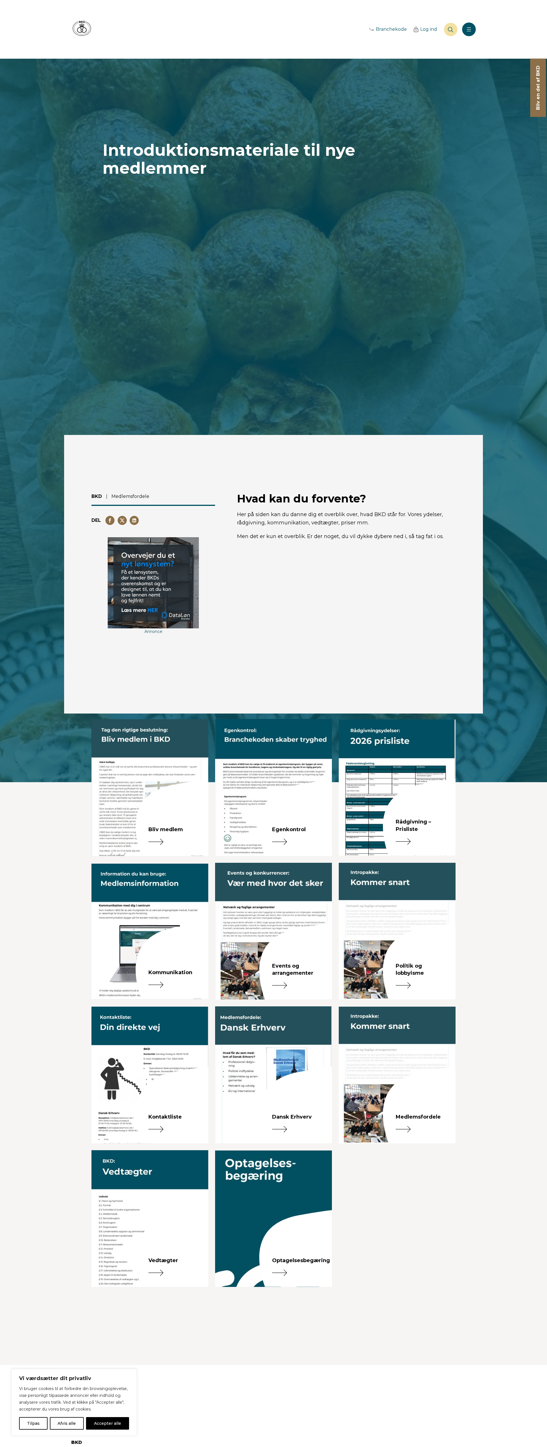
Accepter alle (107, 1423)
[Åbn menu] (469, 29)
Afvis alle (67, 1423)
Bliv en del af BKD (538, 88)
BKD (96, 496)
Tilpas (33, 1423)
